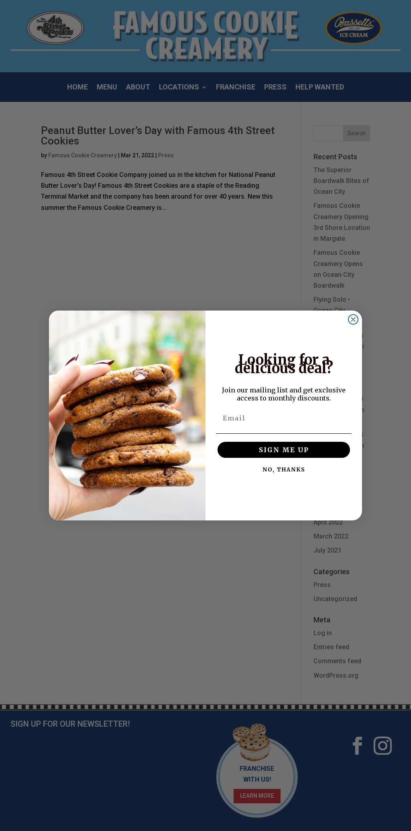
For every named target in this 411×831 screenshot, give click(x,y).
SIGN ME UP (284, 450)
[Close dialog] (353, 319)
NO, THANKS (283, 469)
